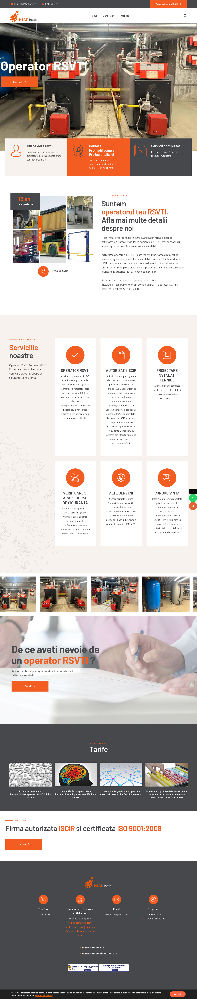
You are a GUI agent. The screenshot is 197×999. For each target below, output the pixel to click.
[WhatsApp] (193, 498)
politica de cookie (43, 995)
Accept (177, 994)
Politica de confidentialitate (99, 953)
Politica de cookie (93, 947)
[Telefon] (193, 506)
